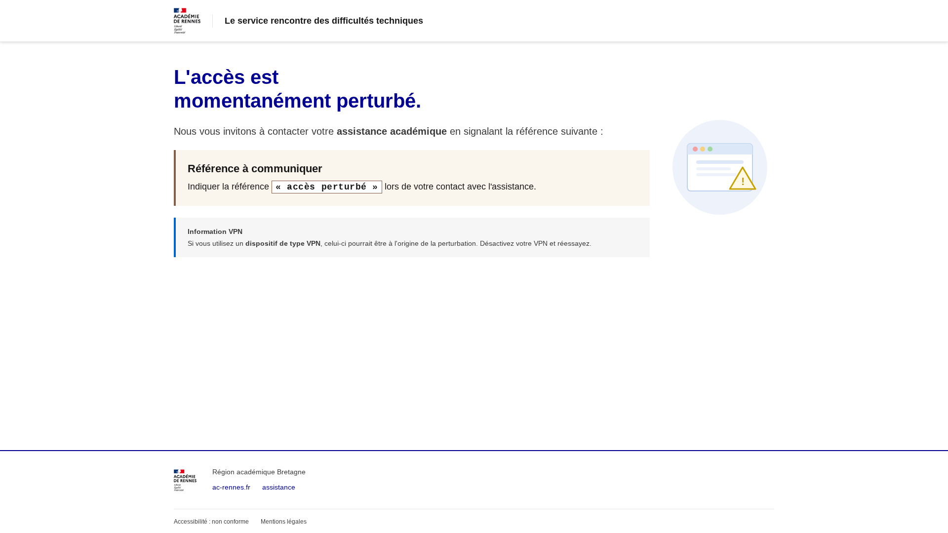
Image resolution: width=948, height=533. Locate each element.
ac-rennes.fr (231, 487)
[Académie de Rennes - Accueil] (185, 480)
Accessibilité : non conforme (211, 521)
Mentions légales (284, 521)
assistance (278, 487)
